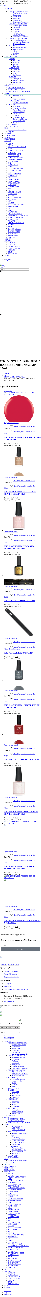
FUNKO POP (12, 176)
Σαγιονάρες (16, 66)
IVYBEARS (12, 185)
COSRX (10, 167)
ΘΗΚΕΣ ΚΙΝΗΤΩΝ (19, 99)
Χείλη (14, 1086)
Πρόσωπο (16, 53)
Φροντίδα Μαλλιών (19, 44)
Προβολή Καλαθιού (6, 1027)
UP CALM (11, 1267)
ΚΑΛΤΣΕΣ (16, 60)
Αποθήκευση (17, 106)
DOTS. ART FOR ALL (15, 168)
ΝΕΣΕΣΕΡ (11, 84)
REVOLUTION (13, 219)
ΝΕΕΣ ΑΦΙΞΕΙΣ (9, 1170)
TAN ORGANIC (13, 228)
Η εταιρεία (7, 1291)
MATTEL (11, 195)
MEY (10, 201)
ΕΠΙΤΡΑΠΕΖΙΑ (13, 126)
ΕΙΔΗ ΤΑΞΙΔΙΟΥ (13, 124)
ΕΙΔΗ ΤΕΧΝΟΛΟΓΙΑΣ (16, 95)
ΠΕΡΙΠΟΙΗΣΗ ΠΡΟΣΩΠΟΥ (18, 11)
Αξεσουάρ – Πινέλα (19, 47)
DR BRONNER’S (14, 246)
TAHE (10, 226)
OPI (9, 208)
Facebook (4, 964)
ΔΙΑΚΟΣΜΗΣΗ (14, 115)
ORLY (10, 210)
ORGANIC (8, 241)
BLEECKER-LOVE (14, 154)
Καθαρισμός (17, 20)
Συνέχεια (16, 1027)
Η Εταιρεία (7, 983)
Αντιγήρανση (17, 15)
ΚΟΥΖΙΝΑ (12, 104)
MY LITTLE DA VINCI (16, 205)
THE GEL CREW (14, 232)
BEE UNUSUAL (13, 156)
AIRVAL (11, 143)
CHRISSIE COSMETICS (16, 157)
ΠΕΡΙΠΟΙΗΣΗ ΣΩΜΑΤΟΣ (18, 24)
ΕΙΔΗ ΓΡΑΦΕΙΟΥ (19, 121)
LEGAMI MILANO (14, 192)
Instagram (11, 964)
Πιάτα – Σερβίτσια (19, 110)
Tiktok (17, 964)
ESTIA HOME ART (14, 174)
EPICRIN (11, 172)
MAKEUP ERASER (14, 197)
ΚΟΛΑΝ (16, 62)
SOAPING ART (13, 224)
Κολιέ (15, 73)
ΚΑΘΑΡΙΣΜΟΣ (14, 101)
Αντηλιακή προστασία (20, 13)
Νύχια (15, 51)
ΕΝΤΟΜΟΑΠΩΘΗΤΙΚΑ (16, 88)
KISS (9, 190)
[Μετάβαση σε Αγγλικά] (22, 259)
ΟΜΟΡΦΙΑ (8, 9)
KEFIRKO (11, 188)
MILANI (11, 203)
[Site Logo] (3, 5)
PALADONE (12, 212)
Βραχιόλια (16, 69)
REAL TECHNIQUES (15, 217)
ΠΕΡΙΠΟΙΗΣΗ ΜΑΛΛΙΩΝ (18, 38)
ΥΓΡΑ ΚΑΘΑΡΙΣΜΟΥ (20, 103)
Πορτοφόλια (17, 79)
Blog (5, 1292)
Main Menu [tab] (7, 1036)
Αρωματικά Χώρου (19, 117)
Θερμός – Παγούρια (19, 108)
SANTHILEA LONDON (16, 223)
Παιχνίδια (11, 1162)
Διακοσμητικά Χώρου (20, 119)
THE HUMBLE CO (14, 234)
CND (9, 163)
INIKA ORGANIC (14, 183)
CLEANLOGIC (13, 161)
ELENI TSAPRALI (14, 170)
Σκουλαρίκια (17, 75)
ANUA (10, 145)
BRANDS (7, 141)
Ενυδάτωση (16, 18)
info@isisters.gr (9, 1001)
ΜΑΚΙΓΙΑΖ (13, 45)
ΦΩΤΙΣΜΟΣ (17, 122)
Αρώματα (16, 29)
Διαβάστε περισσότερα (11, 423)
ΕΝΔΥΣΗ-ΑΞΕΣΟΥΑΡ (12, 56)
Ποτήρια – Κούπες (19, 112)
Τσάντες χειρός (17, 82)
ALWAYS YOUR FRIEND (17, 147)
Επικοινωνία (8, 986)
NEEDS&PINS (13, 206)
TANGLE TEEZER (14, 230)
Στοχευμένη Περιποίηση (20, 22)
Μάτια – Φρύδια (18, 49)
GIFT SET (7, 1269)
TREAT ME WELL (14, 235)
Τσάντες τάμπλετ (18, 80)
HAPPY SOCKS (13, 179)
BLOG (6, 255)
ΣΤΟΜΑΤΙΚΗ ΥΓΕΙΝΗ (16, 89)
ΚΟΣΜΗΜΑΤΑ (14, 68)
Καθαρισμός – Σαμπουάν (21, 42)
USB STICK (17, 97)
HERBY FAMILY (14, 181)
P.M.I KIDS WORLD (15, 214)
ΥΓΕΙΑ (6, 86)
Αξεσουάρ (16, 27)
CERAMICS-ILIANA (15, 159)
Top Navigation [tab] (9, 1038)
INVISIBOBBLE (13, 186)
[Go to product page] (22, 461)
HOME (6, 93)
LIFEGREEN (12, 194)
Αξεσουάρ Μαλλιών (19, 40)
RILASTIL (11, 221)
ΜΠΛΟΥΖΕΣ (17, 64)
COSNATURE (13, 165)
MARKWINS (12, 199)
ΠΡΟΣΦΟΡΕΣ (8, 1168)
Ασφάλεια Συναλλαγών (11, 977)
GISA (10, 177)
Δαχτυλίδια (16, 71)
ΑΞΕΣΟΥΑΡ (17, 16)
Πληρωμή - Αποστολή (11, 971)
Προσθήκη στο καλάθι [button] (11, 477)
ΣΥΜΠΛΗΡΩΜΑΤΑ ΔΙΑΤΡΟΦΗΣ (19, 91)
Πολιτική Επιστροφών (11, 974)
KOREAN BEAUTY (11, 1166)
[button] (2, 267)
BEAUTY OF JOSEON (15, 150)
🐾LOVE (7, 1164)
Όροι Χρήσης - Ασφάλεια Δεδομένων (16, 989)
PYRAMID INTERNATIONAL (18, 215)
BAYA (10, 148)
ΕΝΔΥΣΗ (12, 59)
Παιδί (6, 128)
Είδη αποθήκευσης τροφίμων (17, 130)
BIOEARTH (12, 152)
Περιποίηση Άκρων (19, 35)
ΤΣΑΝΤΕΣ (12, 77)
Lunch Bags (17, 113)
